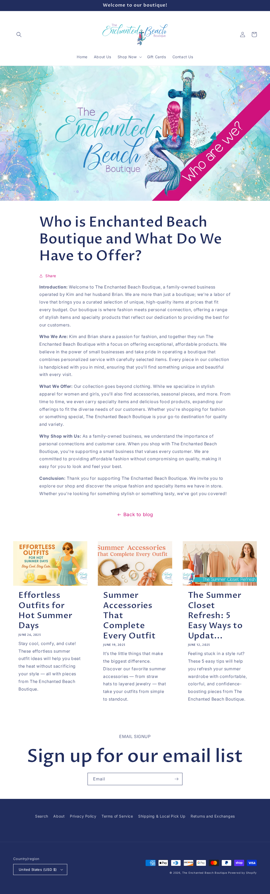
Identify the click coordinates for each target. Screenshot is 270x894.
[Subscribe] (176, 779)
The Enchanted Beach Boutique (204, 872)
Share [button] (50, 275)
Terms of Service (117, 816)
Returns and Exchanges (213, 816)
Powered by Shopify (242, 872)
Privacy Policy (83, 816)
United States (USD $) (38, 869)
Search (41, 816)
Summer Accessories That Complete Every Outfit (129, 615)
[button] (19, 34)
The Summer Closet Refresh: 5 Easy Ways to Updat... (215, 615)
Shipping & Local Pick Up (161, 816)
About (59, 816)
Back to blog (138, 514)
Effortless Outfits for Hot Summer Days (45, 610)
